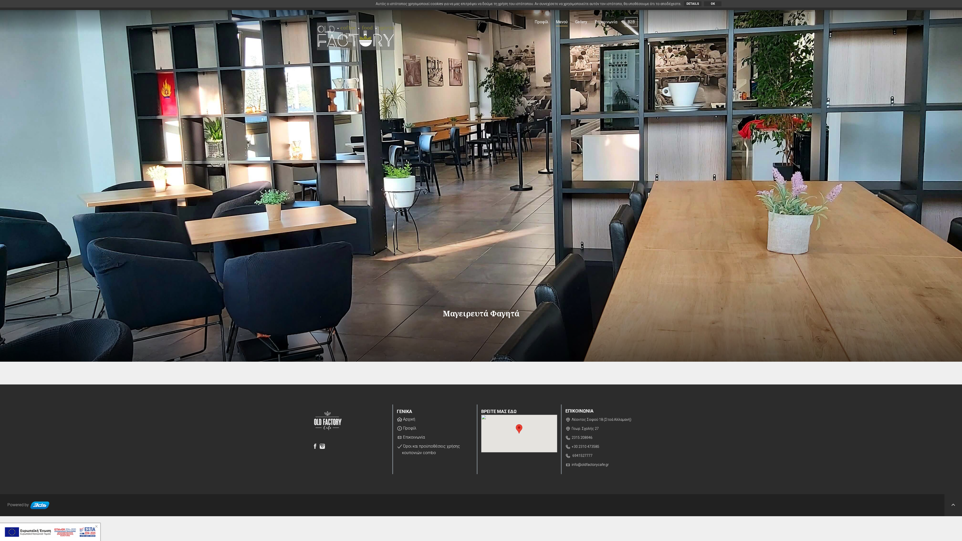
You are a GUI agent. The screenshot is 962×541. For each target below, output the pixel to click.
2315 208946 (582, 438)
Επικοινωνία (606, 22)
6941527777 (582, 456)
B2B (631, 22)
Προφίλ (541, 22)
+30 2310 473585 (585, 447)
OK (713, 4)
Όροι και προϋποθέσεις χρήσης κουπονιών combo (431, 449)
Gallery (581, 22)
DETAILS (692, 4)
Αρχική (408, 419)
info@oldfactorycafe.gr (590, 465)
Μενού (562, 22)
